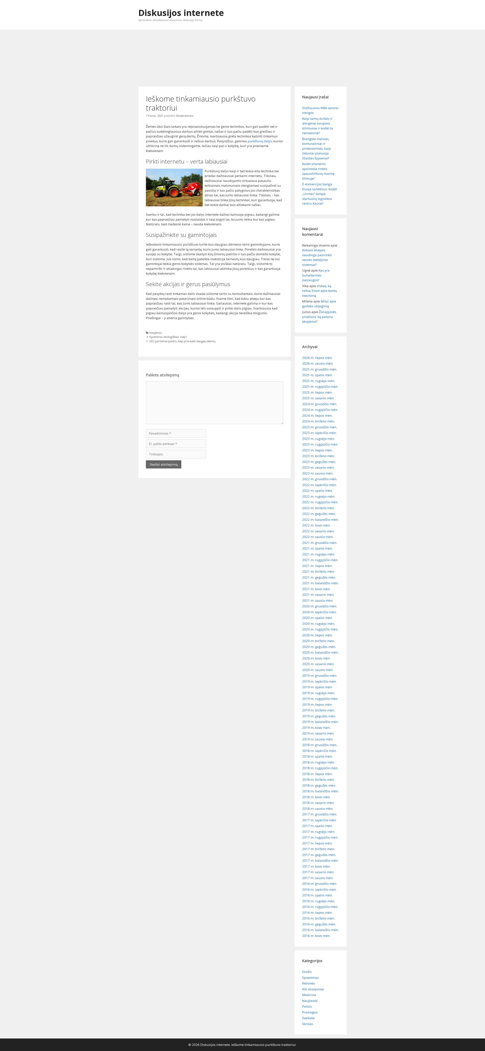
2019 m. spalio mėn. (317, 687)
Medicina (309, 995)
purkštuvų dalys (260, 141)
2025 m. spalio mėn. (317, 375)
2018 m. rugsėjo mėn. (318, 762)
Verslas (307, 1024)
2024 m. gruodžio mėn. (319, 404)
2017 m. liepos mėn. (317, 843)
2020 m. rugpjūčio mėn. (320, 629)
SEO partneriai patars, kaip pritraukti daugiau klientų (182, 341)
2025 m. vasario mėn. (318, 398)
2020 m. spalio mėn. (317, 618)
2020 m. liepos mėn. (317, 635)
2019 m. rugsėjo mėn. (318, 693)
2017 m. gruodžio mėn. (319, 814)
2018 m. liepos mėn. (317, 774)
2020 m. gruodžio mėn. (319, 606)
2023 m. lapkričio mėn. (319, 433)
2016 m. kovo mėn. (316, 936)
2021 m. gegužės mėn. (319, 577)
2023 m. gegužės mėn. (319, 462)
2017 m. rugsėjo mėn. (318, 831)
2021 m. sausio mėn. (317, 600)
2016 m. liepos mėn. (317, 912)
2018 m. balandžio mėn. (320, 791)
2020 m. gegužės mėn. (319, 647)
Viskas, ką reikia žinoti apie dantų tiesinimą (319, 291)
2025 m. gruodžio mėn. (319, 369)
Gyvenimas (310, 977)
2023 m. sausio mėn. (317, 473)
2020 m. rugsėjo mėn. (318, 623)
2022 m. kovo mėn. (316, 525)
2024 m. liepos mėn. (317, 415)
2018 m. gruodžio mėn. (319, 745)
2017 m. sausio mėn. (317, 878)
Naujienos (155, 332)
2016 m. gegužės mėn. (319, 924)
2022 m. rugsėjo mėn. (318, 496)
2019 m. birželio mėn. (318, 710)
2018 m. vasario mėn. (318, 802)
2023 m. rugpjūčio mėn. (320, 444)
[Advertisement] (242, 56)
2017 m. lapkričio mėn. (319, 820)
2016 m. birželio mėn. (318, 918)
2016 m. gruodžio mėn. (319, 883)
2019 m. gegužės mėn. (319, 716)
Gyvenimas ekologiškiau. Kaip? (168, 337)
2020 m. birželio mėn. (318, 641)
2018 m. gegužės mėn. (319, 785)
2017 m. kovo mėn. (316, 866)
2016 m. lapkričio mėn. (319, 889)
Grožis (307, 972)
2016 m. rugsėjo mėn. (318, 901)
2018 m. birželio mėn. (318, 779)
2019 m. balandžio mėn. (320, 722)
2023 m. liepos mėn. (317, 450)
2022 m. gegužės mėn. (319, 513)
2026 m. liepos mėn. (317, 358)
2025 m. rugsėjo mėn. (318, 381)
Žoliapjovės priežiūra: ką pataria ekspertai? (319, 317)
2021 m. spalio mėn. (317, 548)
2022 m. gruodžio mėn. (319, 479)
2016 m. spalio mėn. (317, 895)
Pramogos (310, 1012)
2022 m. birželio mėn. (318, 508)
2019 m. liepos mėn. (317, 704)
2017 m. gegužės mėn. (319, 855)
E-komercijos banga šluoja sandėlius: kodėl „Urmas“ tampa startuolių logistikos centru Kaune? (319, 194)
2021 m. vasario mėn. (318, 594)
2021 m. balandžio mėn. (320, 583)
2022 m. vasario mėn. (318, 531)
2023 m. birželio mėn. (318, 456)
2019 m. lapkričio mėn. (319, 681)
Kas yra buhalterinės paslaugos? (315, 275)
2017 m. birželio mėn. (318, 849)
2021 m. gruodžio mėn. (319, 542)
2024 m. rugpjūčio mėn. (320, 409)
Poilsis (307, 1006)
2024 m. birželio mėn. (318, 421)
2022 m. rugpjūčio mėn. (320, 502)
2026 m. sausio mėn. (317, 363)
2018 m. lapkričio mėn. (319, 751)
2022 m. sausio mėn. (317, 537)
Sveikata (308, 1018)
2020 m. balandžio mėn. (320, 652)
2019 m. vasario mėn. (318, 733)
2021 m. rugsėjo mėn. (318, 554)
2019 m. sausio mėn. (317, 739)
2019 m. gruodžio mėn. (319, 675)
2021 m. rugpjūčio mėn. (320, 560)
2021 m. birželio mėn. (318, 571)
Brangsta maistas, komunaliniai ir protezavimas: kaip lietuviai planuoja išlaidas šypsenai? (316, 148)
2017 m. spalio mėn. (317, 826)
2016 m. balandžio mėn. (320, 930)
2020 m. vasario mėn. (318, 664)
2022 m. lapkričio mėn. (319, 485)
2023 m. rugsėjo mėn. (318, 438)
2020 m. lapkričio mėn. (319, 612)
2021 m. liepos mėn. (317, 566)
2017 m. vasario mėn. (318, 872)
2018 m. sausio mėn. (317, 808)
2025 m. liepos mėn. (317, 392)
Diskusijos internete (181, 12)
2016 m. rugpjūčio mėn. (320, 907)
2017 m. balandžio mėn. (320, 860)
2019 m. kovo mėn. (316, 727)
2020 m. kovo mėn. (316, 658)
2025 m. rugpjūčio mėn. (320, 386)
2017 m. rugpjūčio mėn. (320, 837)
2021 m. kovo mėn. (316, 589)
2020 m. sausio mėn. (317, 670)
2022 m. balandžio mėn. (320, 519)
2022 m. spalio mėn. (317, 490)
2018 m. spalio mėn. (317, 756)
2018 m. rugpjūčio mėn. (320, 768)
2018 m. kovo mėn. (316, 797)
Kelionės (308, 983)
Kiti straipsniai (313, 989)
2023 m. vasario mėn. (318, 467)
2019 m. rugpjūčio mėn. (320, 698)
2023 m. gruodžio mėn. (319, 427)
